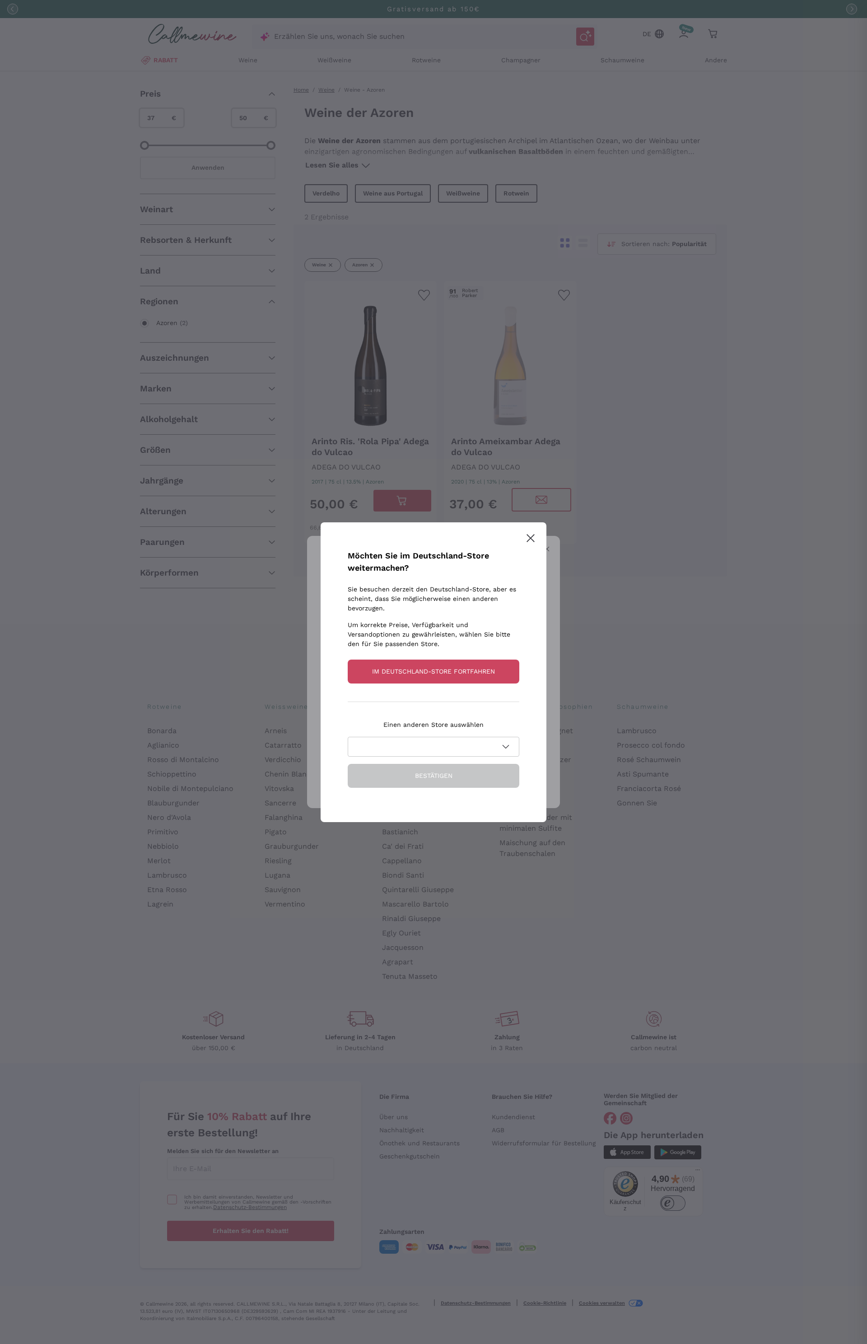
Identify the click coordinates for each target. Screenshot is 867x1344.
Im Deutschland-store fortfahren (433, 671)
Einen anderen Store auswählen (433, 724)
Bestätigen (433, 775)
